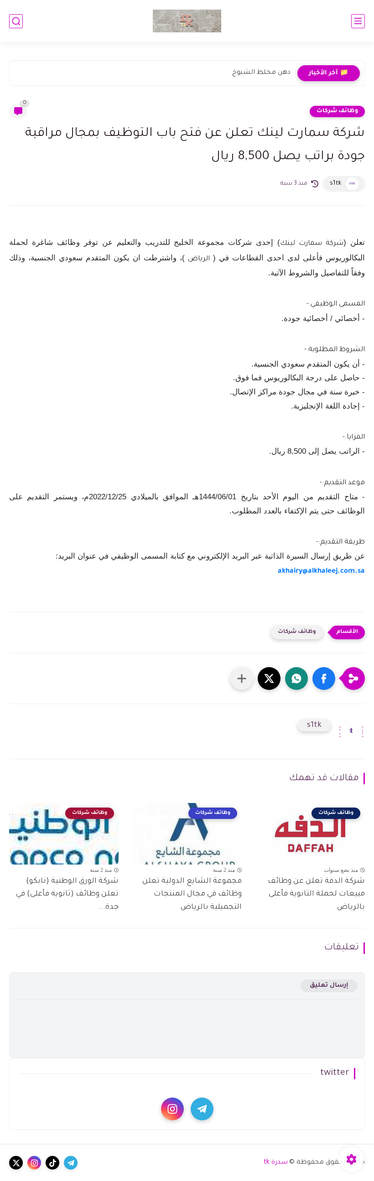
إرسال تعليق (329, 985)
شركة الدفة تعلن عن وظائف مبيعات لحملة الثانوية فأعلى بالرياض (316, 894)
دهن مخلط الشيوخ (261, 73)
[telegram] (202, 1109)
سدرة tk (276, 1162)
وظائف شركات (337, 111)
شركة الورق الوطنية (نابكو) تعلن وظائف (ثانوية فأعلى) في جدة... (67, 894)
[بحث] (16, 21)
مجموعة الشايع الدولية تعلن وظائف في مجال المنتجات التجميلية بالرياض (192, 894)
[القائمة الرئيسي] (358, 21)
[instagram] (172, 1109)
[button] (323, 678)
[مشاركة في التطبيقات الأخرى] (241, 678)
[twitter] (16, 1163)
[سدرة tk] (187, 21)
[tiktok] (52, 1163)
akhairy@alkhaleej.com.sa (321, 571)
